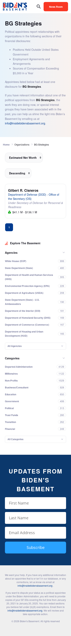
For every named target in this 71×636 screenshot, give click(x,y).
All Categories (15, 439)
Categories (12, 358)
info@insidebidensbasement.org (25, 123)
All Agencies (14, 346)
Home (6, 144)
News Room (56, 6)
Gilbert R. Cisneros (23, 190)
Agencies (11, 253)
